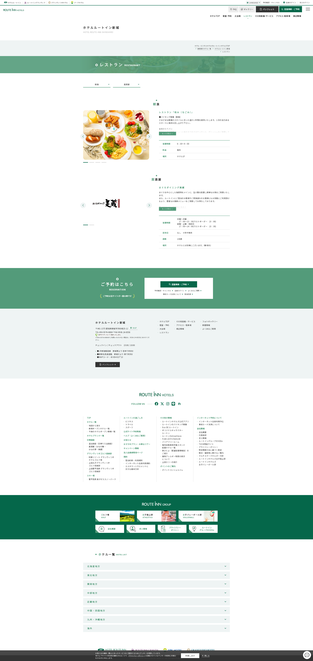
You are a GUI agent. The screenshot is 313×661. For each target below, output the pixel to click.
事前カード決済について (209, 424)
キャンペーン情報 (131, 448)
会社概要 (202, 432)
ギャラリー (248, 9)
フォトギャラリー (210, 321)
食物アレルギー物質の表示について (173, 457)
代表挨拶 (202, 435)
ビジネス (129, 421)
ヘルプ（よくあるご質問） (135, 435)
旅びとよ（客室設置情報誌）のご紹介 (175, 452)
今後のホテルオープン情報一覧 (102, 431)
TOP (89, 417)
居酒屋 (127, 84)
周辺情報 (297, 16)
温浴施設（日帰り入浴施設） (101, 443)
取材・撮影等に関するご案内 (211, 452)
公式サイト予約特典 (132, 431)
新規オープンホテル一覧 (99, 428)
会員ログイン (291, 2)
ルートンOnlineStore (171, 436)
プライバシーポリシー (208, 447)
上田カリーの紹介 (169, 462)
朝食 (97, 84)
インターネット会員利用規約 (137, 463)
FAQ (235, 9)
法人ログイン (305, 2)
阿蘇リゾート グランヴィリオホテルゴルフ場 (101, 458)
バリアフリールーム (170, 441)
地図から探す (94, 425)
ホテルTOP (215, 16)
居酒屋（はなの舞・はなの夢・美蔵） (97, 448)
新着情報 (206, 325)
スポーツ (129, 427)
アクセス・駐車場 (283, 16)
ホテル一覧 (91, 422)
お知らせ (127, 440)
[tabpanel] (116, 135)
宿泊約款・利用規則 (134, 460)
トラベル (129, 424)
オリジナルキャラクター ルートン (172, 431)
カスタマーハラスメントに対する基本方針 (136, 467)
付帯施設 (91, 440)
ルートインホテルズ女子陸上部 (212, 458)
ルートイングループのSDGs (211, 441)
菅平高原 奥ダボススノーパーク (102, 479)
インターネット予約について (209, 417)
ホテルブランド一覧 (95, 435)
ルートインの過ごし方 (133, 417)
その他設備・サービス (264, 16)
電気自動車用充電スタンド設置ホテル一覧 (173, 446)
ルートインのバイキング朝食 (174, 424)
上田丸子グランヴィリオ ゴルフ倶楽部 (99, 464)
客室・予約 (227, 16)
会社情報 (201, 428)
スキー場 (91, 475)
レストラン (248, 16)
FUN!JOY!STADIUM (171, 439)
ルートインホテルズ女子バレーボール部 (207, 463)
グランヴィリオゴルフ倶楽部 (99, 453)
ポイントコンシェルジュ (172, 469)
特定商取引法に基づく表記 (210, 450)
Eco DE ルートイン (170, 427)
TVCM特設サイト (206, 444)
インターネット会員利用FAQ (211, 421)
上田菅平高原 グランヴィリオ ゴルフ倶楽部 (101, 470)
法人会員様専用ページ (133, 452)
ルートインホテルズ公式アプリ (175, 421)
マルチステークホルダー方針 (211, 455)
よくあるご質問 (209, 328)
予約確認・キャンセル (271, 2)
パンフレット (268, 9)
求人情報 (202, 438)
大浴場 (238, 16)
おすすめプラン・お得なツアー (137, 444)
